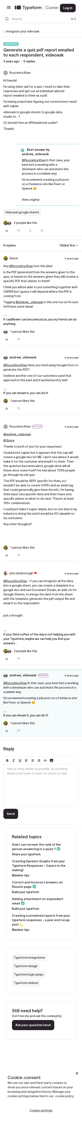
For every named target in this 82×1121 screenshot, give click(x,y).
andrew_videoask (22, 357)
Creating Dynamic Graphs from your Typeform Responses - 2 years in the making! (39, 866)
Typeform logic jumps (29, 974)
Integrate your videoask (22, 31)
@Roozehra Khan (34, 160)
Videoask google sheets (22, 212)
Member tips (20, 875)
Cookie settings (41, 1110)
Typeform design (26, 966)
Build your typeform (25, 892)
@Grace (9, 440)
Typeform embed (26, 983)
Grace (13, 258)
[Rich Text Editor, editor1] (41, 786)
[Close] (77, 1073)
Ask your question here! (33, 1025)
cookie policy (64, 1096)
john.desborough (21, 573)
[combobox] (41, 19)
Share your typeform (26, 854)
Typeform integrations (29, 957)
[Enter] (7, 19)
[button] (8, 9)
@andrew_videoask (29, 302)
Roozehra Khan (20, 72)
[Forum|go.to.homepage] (34, 8)
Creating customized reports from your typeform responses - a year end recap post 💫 (41, 920)
